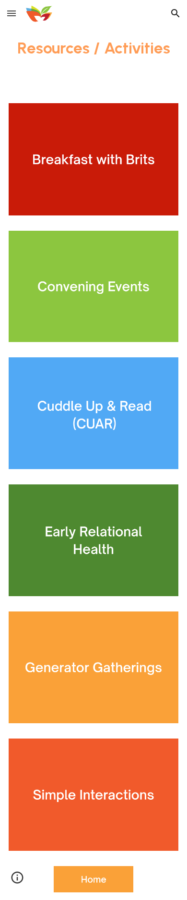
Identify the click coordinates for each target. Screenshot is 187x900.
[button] (11, 13)
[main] (94, 47)
